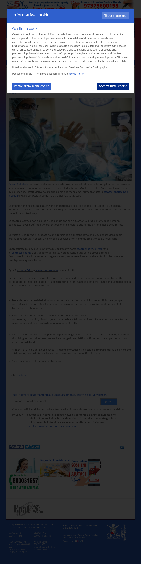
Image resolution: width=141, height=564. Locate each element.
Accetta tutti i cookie (113, 86)
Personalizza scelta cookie (31, 86)
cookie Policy (76, 74)
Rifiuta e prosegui (115, 15)
